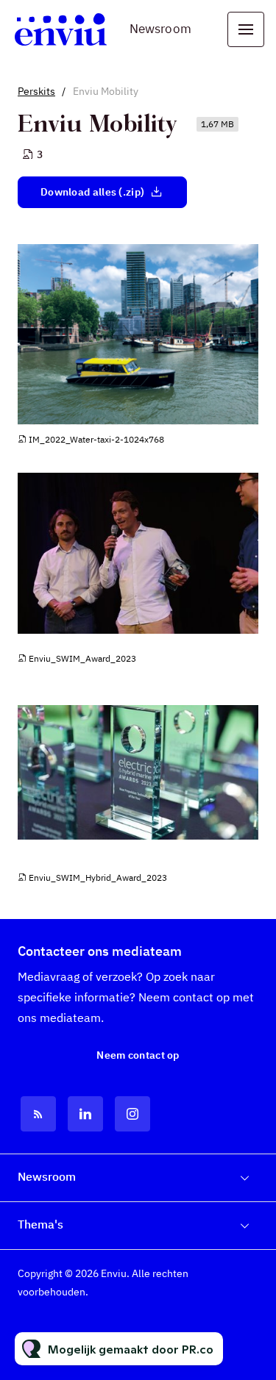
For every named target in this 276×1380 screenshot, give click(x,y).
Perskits (36, 91)
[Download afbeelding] (247, 412)
